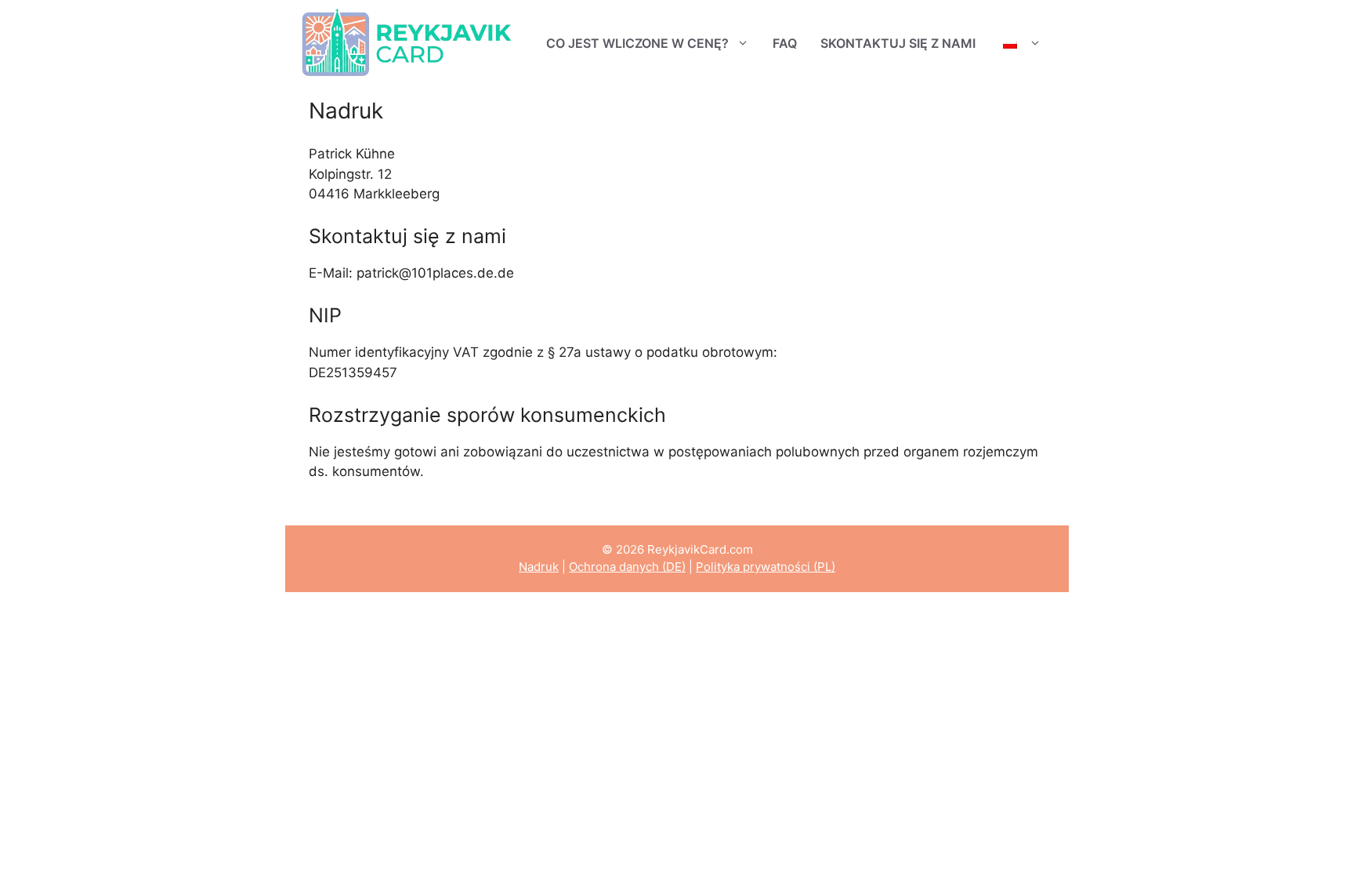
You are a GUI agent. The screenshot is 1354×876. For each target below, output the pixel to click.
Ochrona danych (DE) (627, 566)
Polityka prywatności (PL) (765, 566)
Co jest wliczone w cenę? (637, 43)
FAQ (785, 43)
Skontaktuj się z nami (898, 43)
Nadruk (539, 566)
